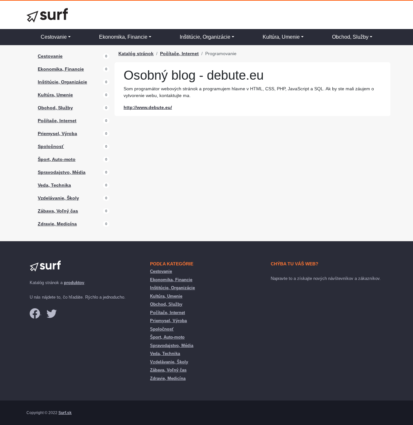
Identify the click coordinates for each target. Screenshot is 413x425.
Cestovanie (54, 37)
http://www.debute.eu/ (148, 107)
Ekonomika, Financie (123, 37)
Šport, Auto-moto (57, 159)
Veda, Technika (54, 185)
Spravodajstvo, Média (62, 172)
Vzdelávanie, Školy (58, 198)
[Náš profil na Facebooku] (35, 313)
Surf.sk (65, 412)
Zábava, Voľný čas (58, 210)
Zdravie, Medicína (57, 223)
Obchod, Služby (350, 37)
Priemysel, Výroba (57, 133)
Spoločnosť (51, 146)
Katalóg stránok (136, 53)
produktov (74, 282)
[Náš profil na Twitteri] (51, 313)
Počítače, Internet (57, 120)
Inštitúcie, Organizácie (205, 37)
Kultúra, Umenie (281, 37)
